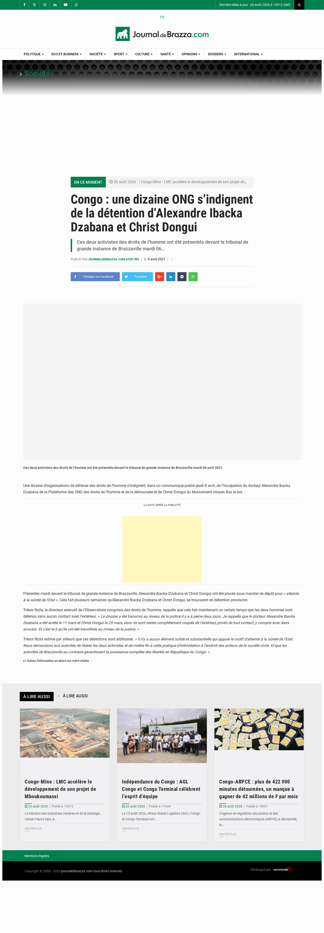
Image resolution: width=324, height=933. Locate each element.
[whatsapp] (193, 276)
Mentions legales (36, 856)
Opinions (190, 54)
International (247, 54)
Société (96, 54)
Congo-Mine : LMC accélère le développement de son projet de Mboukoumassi (206, 182)
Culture (142, 54)
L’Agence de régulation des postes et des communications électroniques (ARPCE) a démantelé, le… (258, 819)
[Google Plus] (159, 276)
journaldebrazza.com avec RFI (114, 259)
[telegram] (181, 276)
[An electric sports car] (65, 739)
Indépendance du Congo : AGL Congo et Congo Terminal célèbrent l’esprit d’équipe (161, 789)
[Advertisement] (162, 131)
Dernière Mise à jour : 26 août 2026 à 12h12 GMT (255, 5)
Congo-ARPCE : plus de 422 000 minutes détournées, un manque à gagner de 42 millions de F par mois (258, 789)
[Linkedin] (170, 276)
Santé (165, 54)
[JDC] (162, 34)
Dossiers (216, 54)
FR (162, 17)
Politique (32, 54)
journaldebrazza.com (77, 871)
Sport (119, 54)
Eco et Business (65, 54)
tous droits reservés (107, 871)
